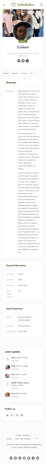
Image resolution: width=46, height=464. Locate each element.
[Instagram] (22, 415)
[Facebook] (7, 415)
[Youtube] (17, 415)
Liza (12, 393)
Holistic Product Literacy (20, 383)
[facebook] (15, 458)
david (13, 357)
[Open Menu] (3, 4)
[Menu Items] (32, 72)
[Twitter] (12, 415)
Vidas (13, 366)
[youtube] (37, 458)
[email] (11, 458)
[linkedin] (24, 458)
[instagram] (19, 458)
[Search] (41, 4)
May (12, 374)
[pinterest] (28, 458)
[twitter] (33, 458)
